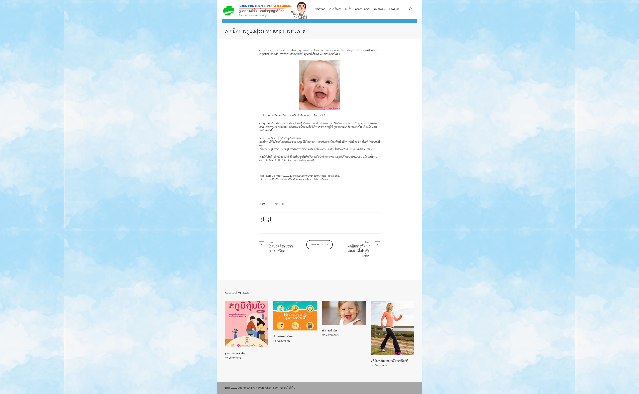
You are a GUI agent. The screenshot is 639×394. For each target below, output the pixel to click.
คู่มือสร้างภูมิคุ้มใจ (235, 353)
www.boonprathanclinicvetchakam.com (255, 388)
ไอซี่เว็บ (291, 388)
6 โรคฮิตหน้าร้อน (283, 336)
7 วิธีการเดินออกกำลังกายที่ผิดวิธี (389, 361)
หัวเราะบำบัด (329, 330)
